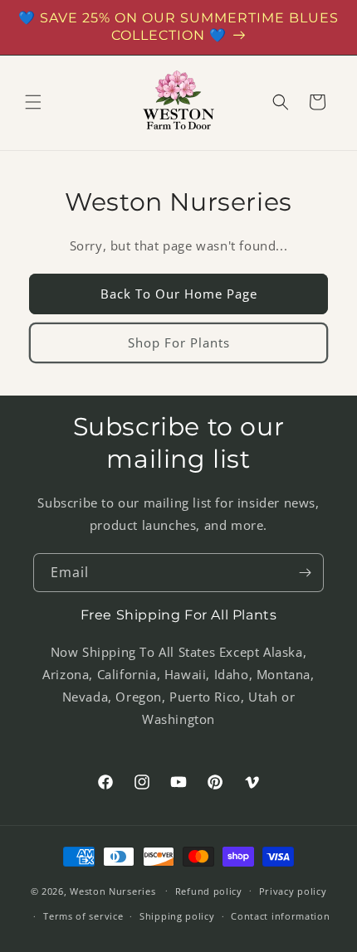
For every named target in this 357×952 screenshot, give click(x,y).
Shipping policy (177, 916)
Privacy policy (293, 891)
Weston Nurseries (112, 890)
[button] (33, 102)
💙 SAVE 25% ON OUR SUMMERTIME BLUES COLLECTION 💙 (178, 26)
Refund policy (208, 891)
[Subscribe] (304, 572)
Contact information (280, 916)
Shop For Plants (179, 342)
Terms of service (83, 916)
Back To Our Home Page (178, 293)
